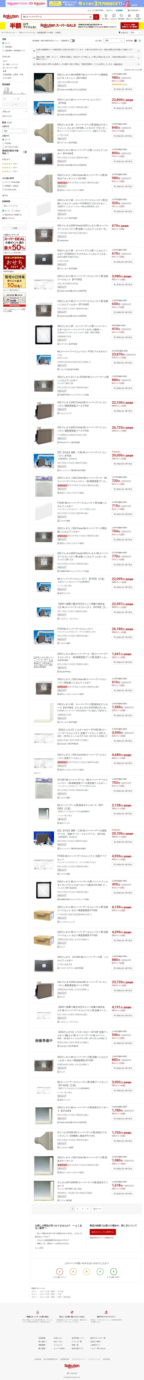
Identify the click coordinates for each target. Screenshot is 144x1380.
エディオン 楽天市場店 (68, 143)
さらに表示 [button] (7, 78)
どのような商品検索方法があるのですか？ (53, 1240)
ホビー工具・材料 (47, 1291)
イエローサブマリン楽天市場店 (72, 968)
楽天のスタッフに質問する (103, 1232)
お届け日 (5, 136)
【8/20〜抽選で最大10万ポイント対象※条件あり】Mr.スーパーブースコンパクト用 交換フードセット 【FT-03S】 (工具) (82, 1010)
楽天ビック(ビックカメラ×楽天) (72, 190)
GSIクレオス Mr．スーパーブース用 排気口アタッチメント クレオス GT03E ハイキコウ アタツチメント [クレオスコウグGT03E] (82, 128)
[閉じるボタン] (138, 51)
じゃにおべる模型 (66, 1147)
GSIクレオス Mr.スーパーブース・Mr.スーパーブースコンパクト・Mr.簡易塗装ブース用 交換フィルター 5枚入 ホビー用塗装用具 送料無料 (82, 657)
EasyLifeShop (65, 672)
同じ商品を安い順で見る (123, 89)
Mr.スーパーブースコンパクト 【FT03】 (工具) (80, 579)
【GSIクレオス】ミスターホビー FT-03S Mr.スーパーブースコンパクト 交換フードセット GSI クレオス (82, 733)
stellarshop (64, 241)
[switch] (25, 152)
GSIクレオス (7, 116)
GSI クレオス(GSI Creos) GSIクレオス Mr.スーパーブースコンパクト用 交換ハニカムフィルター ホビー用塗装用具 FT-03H (82, 229)
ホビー (34, 1291)
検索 (15, 104)
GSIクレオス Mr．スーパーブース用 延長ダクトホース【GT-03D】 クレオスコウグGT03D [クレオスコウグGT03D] (82, 707)
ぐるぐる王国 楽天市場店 (69, 369)
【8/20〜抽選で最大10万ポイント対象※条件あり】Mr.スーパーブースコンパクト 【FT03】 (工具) (81, 607)
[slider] (2, 94)
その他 (60, 1291)
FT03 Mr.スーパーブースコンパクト (75, 629)
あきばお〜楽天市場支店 (69, 744)
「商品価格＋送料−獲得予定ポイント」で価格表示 (50, 41)
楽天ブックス (65, 593)
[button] (134, 11)
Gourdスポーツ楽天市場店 (70, 442)
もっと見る (39, 1248)
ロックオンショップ (67, 922)
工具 (59, 1294)
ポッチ (62, 947)
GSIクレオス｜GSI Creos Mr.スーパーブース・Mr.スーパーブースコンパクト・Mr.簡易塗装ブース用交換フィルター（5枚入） (82, 481)
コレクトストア (66, 413)
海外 (10, 123)
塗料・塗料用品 (64, 1297)
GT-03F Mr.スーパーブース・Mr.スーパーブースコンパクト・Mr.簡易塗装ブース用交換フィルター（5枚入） (82, 783)
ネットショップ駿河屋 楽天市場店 (73, 470)
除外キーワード (8, 218)
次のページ (97, 1209)
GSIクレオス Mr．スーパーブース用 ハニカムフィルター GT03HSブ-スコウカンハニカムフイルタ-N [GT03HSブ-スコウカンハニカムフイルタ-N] (82, 254)
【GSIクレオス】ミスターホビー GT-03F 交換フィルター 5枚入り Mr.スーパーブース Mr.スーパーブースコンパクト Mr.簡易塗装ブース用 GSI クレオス (83, 1035)
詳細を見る (118, 64)
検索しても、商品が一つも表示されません (53, 1244)
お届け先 (5, 126)
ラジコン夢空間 (66, 1200)
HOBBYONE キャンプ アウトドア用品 (74, 395)
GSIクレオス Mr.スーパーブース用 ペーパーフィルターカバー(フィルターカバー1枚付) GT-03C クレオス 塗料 (82, 885)
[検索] (96, 17)
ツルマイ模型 (65, 521)
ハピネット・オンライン (69, 619)
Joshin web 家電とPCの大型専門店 (73, 90)
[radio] (3, 43)
